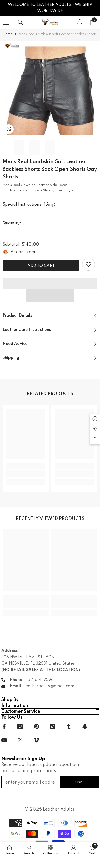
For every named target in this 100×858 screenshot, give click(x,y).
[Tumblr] (69, 726)
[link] (88, 264)
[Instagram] (20, 726)
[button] (50, 295)
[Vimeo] (36, 740)
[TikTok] (52, 726)
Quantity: (12, 223)
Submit (79, 782)
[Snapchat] (85, 726)
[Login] (80, 22)
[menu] (6, 22)
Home (8, 34)
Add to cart (41, 266)
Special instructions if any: (29, 204)
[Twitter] (20, 740)
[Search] (20, 22)
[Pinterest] (36, 726)
